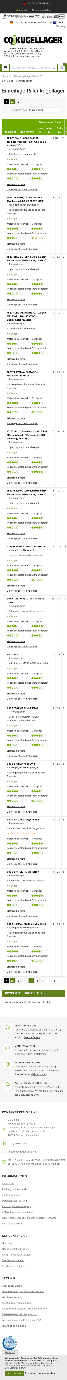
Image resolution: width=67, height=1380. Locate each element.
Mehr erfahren (32, 1037)
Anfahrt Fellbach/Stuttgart (16, 1254)
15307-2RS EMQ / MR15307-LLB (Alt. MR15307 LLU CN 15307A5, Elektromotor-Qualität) (26, 316)
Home (5, 76)
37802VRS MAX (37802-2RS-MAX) (26, 546)
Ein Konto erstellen (41, 10)
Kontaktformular (11, 1194)
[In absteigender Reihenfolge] (61, 110)
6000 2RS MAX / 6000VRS (21, 763)
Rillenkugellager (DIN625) (28, 76)
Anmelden (24, 10)
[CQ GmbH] (33, 40)
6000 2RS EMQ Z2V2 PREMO (22, 708)
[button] (22, 189)
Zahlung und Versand (14, 1189)
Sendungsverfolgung (13, 1266)
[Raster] (18, 101)
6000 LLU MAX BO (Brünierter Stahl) (26, 924)
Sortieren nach (19, 110)
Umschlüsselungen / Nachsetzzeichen (23, 1291)
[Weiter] (60, 980)
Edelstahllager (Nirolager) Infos (19, 1314)
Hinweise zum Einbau (14, 1325)
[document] (33, 1367)
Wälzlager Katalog (12, 1297)
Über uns (7, 1243)
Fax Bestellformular (13, 1260)
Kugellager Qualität (12, 1285)
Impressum (8, 1183)
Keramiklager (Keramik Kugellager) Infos (24, 1308)
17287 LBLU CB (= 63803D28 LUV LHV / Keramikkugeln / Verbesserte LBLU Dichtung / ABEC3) (27, 435)
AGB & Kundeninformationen (18, 1212)
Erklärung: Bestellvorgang (16, 1206)
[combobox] (30, 68)
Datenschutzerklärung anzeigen (39, 1373)
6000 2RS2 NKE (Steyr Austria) (23, 819)
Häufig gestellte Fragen (15, 1248)
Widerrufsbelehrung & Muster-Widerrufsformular (29, 1217)
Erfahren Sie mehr (16, 184)
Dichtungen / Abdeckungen (17, 1302)
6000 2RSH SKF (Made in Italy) (23, 871)
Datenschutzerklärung (14, 1200)
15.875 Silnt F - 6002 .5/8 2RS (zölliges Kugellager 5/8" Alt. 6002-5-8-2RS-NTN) (27, 141)
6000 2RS (12, 654)
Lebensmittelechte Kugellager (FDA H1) (23, 1320)
